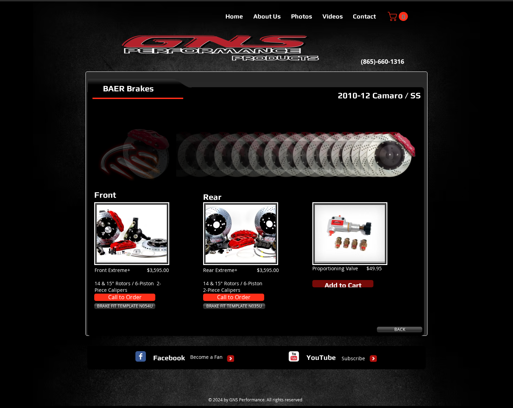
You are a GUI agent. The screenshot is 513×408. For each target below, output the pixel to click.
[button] (399, 16)
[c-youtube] (294, 356)
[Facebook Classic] (140, 356)
